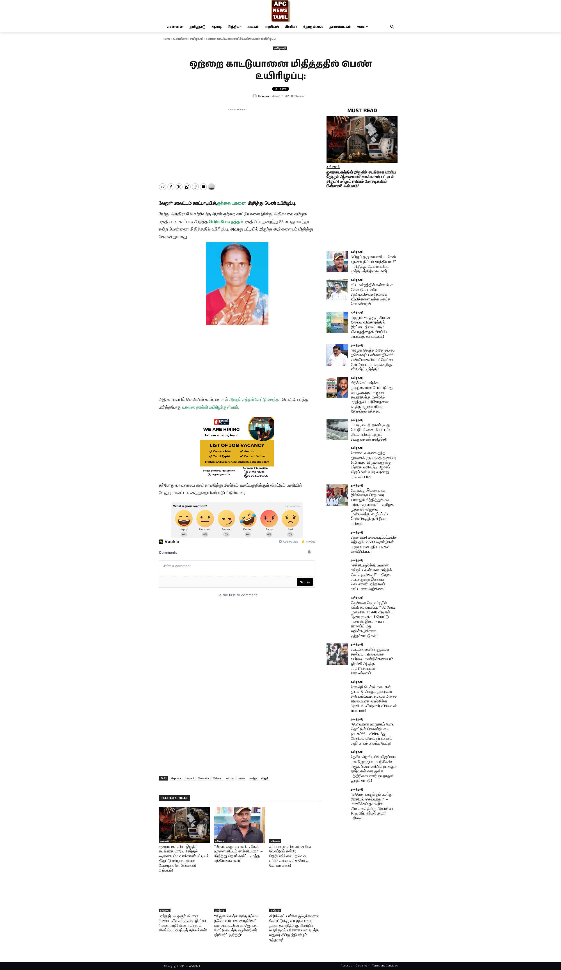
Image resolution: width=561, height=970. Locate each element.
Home (166, 39)
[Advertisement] (237, 142)
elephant (176, 778)
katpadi (189, 778)
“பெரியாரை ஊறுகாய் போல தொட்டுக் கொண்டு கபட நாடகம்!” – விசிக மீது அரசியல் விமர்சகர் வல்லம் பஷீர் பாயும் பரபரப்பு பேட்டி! (372, 733)
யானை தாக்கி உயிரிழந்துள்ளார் (210, 407)
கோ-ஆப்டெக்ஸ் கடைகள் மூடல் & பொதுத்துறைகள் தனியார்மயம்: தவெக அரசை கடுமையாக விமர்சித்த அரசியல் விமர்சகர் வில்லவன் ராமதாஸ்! (374, 699)
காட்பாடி (230, 778)
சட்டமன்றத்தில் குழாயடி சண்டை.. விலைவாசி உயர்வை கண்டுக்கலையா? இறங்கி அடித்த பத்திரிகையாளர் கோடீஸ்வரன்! (372, 661)
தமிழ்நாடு (196, 39)
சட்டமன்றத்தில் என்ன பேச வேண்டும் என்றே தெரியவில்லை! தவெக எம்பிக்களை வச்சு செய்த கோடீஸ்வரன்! (290, 856)
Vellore (217, 778)
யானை (241, 778)
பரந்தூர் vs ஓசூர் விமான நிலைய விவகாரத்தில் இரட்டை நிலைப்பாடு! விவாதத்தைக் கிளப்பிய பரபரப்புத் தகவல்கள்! (370, 327)
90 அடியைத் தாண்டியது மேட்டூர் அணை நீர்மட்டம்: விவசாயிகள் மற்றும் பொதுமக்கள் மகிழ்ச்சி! (370, 432)
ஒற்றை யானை (231, 203)
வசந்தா (253, 778)
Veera (265, 96)
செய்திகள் (180, 39)
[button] (392, 27)
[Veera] (255, 96)
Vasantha (203, 778)
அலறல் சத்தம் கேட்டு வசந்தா (255, 399)
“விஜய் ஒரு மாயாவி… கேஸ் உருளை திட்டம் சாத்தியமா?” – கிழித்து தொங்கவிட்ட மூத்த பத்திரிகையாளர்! (373, 264)
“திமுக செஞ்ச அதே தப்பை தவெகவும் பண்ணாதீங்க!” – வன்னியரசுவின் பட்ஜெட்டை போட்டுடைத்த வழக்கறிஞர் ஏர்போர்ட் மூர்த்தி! (237, 925)
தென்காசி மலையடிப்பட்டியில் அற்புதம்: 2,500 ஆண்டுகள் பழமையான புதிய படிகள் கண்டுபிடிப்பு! (374, 544)
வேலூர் (264, 778)
